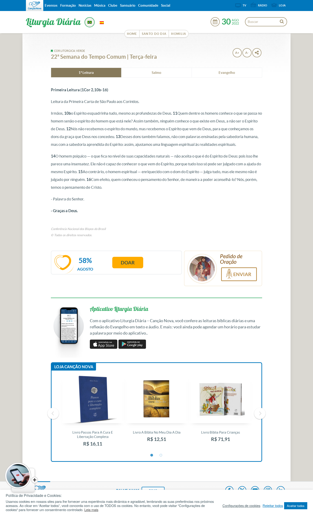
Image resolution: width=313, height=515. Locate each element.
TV (244, 5)
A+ (237, 53)
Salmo (156, 73)
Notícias (85, 5)
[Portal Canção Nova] (34, 5)
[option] (93, 413)
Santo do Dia (154, 34)
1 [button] (151, 455)
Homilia (178, 34)
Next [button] (260, 413)
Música (99, 5)
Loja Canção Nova (73, 367)
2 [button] (161, 455)
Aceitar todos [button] (296, 506)
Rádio (262, 5)
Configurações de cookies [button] (241, 506)
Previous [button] (53, 413)
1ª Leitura (86, 73)
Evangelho (227, 73)
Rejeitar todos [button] (273, 506)
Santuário (127, 5)
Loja (282, 5)
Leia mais (91, 510)
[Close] (34, 480)
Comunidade (148, 5)
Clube (112, 5)
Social (165, 5)
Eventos (51, 5)
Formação (68, 5)
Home (132, 34)
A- (247, 53)
